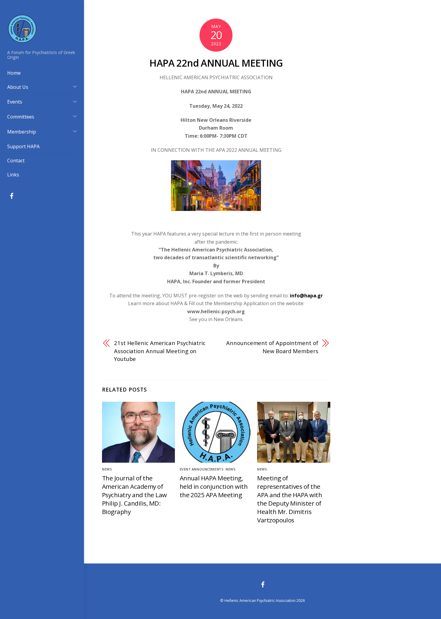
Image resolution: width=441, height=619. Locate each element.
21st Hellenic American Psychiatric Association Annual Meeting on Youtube (160, 350)
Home (14, 73)
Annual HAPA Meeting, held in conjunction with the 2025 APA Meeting (214, 486)
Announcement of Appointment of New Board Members (272, 346)
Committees (20, 116)
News (107, 469)
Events (14, 101)
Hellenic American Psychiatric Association (260, 600)
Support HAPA (23, 146)
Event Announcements (202, 469)
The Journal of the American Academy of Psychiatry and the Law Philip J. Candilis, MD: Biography (134, 495)
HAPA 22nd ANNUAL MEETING (216, 62)
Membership (21, 131)
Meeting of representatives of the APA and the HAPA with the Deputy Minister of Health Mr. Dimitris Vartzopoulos (289, 499)
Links (13, 174)
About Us (17, 87)
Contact (16, 160)
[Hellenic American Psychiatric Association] (22, 40)
